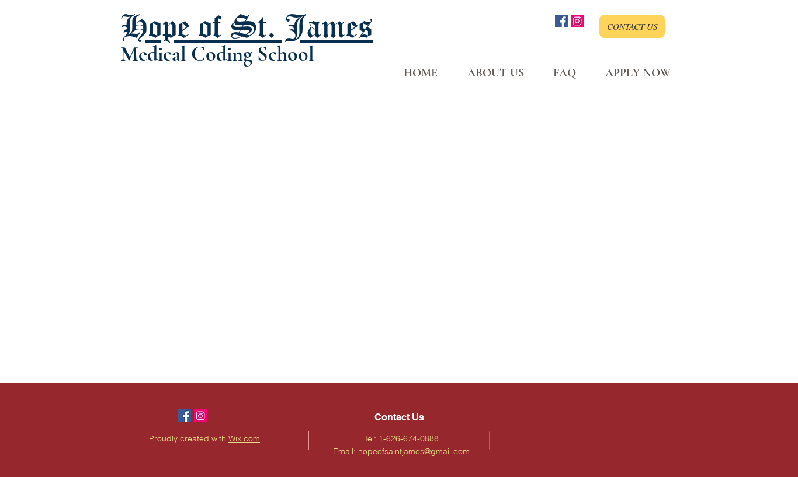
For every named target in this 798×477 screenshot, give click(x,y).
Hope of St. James (246, 25)
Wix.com (244, 438)
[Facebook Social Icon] (561, 21)
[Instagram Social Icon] (577, 21)
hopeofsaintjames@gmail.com (414, 451)
